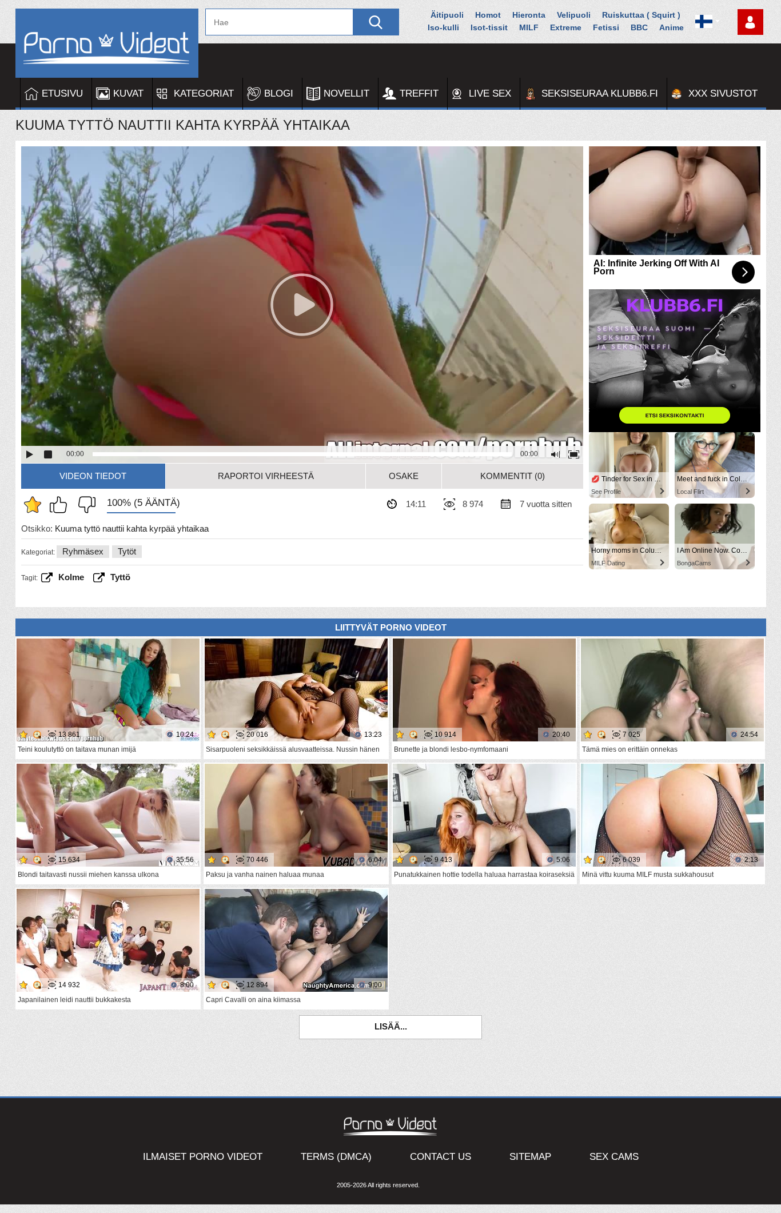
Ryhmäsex (82, 551)
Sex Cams (614, 1156)
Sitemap (530, 1156)
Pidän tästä (61, 504)
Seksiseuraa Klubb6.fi (599, 93)
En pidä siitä (84, 504)
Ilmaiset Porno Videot (202, 1156)
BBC (639, 27)
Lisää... (390, 1026)
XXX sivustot (723, 93)
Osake (404, 476)
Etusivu (62, 93)
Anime (671, 27)
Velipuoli (574, 14)
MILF (529, 27)
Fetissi (606, 27)
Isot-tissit (489, 27)
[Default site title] (106, 43)
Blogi (278, 93)
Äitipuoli (447, 14)
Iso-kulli (443, 27)
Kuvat (128, 93)
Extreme (565, 27)
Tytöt (127, 551)
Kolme (71, 577)
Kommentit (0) (512, 476)
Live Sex (490, 93)
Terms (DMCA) (336, 1156)
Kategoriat (204, 93)
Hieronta (528, 14)
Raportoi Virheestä (266, 476)
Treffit (419, 93)
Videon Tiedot (92, 476)
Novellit (346, 93)
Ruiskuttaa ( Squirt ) (641, 14)
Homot (488, 14)
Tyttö (120, 577)
